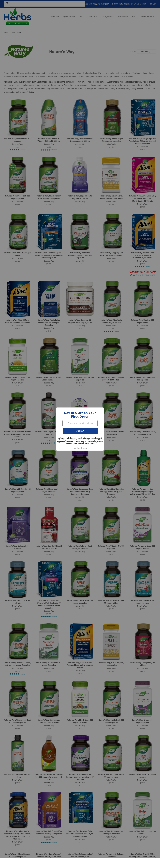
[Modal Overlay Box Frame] (80, 429)
